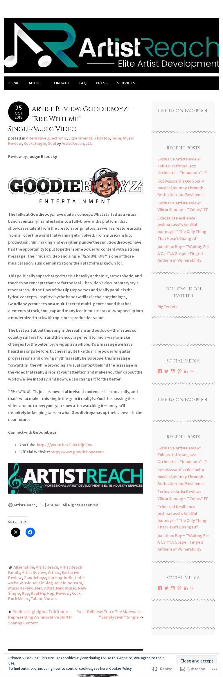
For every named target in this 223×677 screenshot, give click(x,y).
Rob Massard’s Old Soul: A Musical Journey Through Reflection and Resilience (181, 188)
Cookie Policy (120, 668)
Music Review (20, 588)
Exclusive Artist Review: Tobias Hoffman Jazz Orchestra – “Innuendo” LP (182, 166)
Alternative (36, 138)
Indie (116, 138)
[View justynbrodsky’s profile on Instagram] (172, 371)
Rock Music (18, 598)
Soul (52, 143)
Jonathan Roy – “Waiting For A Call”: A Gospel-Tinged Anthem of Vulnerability (183, 253)
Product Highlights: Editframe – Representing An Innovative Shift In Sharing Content (40, 617)
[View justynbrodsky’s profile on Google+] (192, 371)
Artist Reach (47, 567)
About (35, 83)
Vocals (50, 598)
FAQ (83, 83)
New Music (66, 588)
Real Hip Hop (42, 593)
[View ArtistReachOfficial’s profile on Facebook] (159, 371)
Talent (36, 598)
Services (126, 83)
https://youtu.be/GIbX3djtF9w (64, 444)
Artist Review (34, 572)
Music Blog (43, 582)
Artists (54, 572)
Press (102, 83)
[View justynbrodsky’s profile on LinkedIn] (186, 371)
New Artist (44, 588)
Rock (28, 143)
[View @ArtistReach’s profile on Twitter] (166, 371)
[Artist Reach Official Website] (111, 73)
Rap (25, 593)
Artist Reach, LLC (77, 143)
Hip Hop (102, 138)
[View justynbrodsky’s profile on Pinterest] (179, 371)
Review (63, 593)
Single (40, 143)
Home (13, 83)
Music (25, 582)
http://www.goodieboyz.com (77, 451)
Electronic (57, 138)
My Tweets (167, 306)
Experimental (81, 138)
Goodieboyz (35, 577)
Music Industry (68, 582)
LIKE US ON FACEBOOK (183, 111)
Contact (60, 83)
